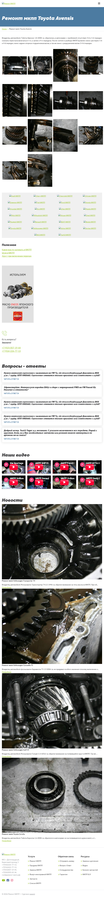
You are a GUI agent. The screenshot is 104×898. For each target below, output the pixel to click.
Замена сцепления (90, 861)
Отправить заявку (67, 861)
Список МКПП (35, 883)
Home (4, 29)
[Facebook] (8, 880)
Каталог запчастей (90, 870)
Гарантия (63, 874)
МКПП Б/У (87, 874)
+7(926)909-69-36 (9, 872)
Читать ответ (10, 379)
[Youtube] (3, 880)
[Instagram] (12, 880)
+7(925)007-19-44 (9, 870)
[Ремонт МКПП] (13, 3)
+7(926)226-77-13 (9, 865)
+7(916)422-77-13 (9, 867)
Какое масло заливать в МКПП (17, 249)
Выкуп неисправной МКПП (40, 874)
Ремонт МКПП (35, 861)
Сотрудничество (66, 870)
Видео (85, 865)
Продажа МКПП (36, 865)
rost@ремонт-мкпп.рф (11, 875)
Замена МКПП (35, 870)
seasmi (32, 894)
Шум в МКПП (8, 252)
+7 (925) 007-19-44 (11, 347)
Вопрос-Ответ (65, 865)
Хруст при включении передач (16, 256)
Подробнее (6, 587)
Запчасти (33, 879)
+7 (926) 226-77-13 (11, 351)
